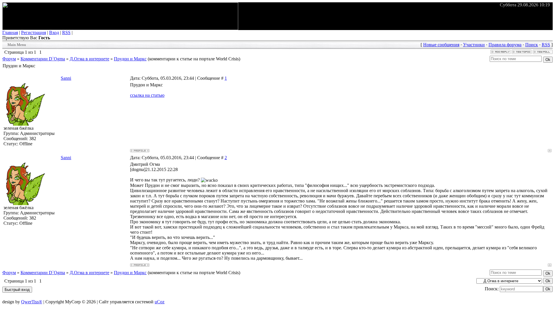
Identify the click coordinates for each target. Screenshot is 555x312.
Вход (54, 32)
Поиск (531, 44)
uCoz (159, 301)
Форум (9, 58)
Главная (10, 32)
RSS (66, 32)
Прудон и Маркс (130, 58)
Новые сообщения (441, 44)
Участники (474, 44)
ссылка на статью (147, 95)
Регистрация (33, 32)
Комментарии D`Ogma (43, 58)
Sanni (66, 78)
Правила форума (505, 44)
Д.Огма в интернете (89, 58)
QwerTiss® (31, 301)
